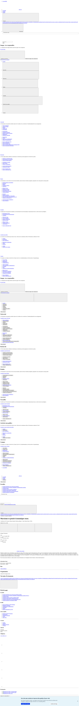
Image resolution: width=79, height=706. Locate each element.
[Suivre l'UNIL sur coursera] (11, 686)
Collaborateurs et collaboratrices (8, 606)
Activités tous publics (4, 234)
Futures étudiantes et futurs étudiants (9, 604)
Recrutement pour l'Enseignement (8, 406)
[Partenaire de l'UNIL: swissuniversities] (10, 691)
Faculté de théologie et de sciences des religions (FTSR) (12, 594)
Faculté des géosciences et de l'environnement (10, 491)
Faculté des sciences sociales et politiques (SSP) (11, 597)
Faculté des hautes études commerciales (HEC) (10, 598)
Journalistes (5, 607)
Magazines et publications (7, 432)
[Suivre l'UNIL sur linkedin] (11, 678)
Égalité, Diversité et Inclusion (8, 613)
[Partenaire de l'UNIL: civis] (8, 693)
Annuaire (4, 623)
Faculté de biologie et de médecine (8, 492)
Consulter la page (5, 318)
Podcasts (4, 434)
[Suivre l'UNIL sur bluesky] (11, 653)
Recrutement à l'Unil (6, 405)
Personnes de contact (6, 362)
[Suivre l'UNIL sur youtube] (11, 661)
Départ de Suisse (5, 412)
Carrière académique (6, 415)
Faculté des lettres (6, 488)
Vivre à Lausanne (6, 410)
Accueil (4, 303)
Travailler (2, 209)
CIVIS (4, 333)
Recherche (2, 154)
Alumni (4, 608)
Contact (4, 622)
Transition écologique (6, 615)
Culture (4, 436)
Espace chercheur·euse (6, 340)
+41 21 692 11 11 (3, 635)
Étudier (1, 178)
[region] (39, 701)
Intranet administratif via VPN (8, 609)
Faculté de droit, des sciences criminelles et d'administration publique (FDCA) (16, 595)
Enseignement (5, 614)
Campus (1, 256)
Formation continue (6, 378)
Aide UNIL (5, 617)
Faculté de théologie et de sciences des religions (11, 486)
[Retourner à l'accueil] (4, 59)
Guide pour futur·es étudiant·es (8, 394)
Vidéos (4, 433)
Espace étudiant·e (6, 395)
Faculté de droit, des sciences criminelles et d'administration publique (14, 487)
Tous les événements (7, 504)
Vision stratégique (6, 320)
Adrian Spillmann (3, 568)
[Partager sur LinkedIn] (43, 528)
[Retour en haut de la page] (8, 584)
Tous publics (13, 504)
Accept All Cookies (25, 703)
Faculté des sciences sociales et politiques (10, 489)
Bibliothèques (5, 450)
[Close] (77, 701)
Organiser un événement (7, 462)
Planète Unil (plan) (6, 624)
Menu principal (3, 311)
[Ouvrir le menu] (50, 297)
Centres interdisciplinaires (7, 361)
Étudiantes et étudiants (6, 605)
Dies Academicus (5, 431)
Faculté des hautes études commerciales (9, 490)
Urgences (4, 625)
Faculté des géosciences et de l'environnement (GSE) (12, 599)
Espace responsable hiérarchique (8, 342)
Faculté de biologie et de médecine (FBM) (10, 600)
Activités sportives (6, 451)
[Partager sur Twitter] (26, 528)
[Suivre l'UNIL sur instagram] (11, 669)
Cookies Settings (54, 703)
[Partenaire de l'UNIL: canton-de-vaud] (9, 692)
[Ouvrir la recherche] (17, 297)
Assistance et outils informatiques (8, 457)
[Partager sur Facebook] (8, 528)
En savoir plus (2, 49)
